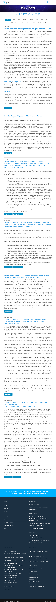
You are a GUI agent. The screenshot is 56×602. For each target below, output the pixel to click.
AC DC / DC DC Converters (10, 590)
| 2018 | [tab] (11, 22)
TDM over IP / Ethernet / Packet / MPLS (38, 559)
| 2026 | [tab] (8, 19)
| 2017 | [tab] (16, 22)
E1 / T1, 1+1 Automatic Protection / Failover (39, 561)
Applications (7, 514)
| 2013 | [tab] (39, 22)
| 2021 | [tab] (37, 19)
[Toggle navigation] (51, 2)
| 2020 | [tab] (42, 19)
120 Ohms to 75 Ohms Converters (36, 586)
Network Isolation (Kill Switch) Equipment (38, 537)
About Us (6, 508)
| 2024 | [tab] (19, 19)
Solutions (6, 511)
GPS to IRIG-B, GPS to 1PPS (10, 582)
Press (5, 519)
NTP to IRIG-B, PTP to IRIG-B (11, 577)
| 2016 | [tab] (22, 22)
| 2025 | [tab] (14, 19)
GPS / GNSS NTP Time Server (11, 563)
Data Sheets (7, 517)
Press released (8, 311)
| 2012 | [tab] (45, 22)
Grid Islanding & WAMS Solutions (36, 525)
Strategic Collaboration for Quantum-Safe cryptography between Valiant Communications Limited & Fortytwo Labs (27, 276)
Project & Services (8, 522)
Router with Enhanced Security (35, 542)
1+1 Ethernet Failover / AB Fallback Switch (38, 507)
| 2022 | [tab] (31, 19)
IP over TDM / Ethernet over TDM (36, 556)
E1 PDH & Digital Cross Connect (36, 554)
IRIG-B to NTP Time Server (10, 580)
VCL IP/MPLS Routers (34, 504)
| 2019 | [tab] (48, 19)
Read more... (8, 108)
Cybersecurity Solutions (34, 535)
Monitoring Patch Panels (34, 581)
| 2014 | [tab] (34, 22)
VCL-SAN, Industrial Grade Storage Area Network (15, 553)
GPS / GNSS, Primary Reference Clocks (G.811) (14, 560)
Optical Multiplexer (33, 571)
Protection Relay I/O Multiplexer (36, 528)
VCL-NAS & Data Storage (10, 551)
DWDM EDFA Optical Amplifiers (36, 569)
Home (5, 505)
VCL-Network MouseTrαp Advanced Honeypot (39, 540)
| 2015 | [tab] (28, 22)
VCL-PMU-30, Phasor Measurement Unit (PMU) (39, 523)
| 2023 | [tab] (25, 19)
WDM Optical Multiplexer (34, 573)
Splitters (31, 583)
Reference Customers (9, 525)
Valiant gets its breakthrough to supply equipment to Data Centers (27, 29)
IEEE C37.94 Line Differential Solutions (37, 520)
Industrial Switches (33, 509)
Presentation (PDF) (17, 214)
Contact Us (6, 528)
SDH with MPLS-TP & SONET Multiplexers (38, 551)
